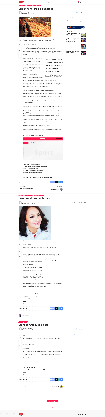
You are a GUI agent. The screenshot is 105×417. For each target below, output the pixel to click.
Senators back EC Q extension (30, 364)
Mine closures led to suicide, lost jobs (31, 365)
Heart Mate (34, 303)
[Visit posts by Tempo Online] (20, 13)
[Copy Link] (79, 13)
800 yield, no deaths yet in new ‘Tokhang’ (32, 296)
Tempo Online (24, 12)
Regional (39, 5)
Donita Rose (29, 303)
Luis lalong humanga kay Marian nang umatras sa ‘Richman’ (35, 369)
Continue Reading (52, 401)
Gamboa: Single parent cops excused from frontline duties (35, 166)
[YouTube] (85, 414)
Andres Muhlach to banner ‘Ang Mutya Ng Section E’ (34, 291)
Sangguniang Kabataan (31, 374)
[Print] (81, 13)
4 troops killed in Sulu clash (29, 298)
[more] (48, 2)
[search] (80, 2)
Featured (21, 5)
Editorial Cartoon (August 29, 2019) (31, 168)
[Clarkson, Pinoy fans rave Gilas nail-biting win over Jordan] (83, 53)
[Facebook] (71, 20)
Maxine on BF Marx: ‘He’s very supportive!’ (32, 293)
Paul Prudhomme (39, 303)
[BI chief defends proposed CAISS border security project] (83, 35)
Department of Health (41, 177)
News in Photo (33, 5)
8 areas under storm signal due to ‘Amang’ (32, 164)
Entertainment (22, 195)
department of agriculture (32, 177)
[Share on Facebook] (76, 13)
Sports (74, 41)
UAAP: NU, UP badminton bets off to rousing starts (34, 362)
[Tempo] (21, 2)
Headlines (26, 5)
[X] (81, 20)
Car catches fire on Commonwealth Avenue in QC (33, 170)
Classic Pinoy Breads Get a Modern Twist (32, 367)
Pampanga (47, 177)
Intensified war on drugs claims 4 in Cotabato (33, 172)
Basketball (67, 41)
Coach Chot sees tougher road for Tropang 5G (33, 294)
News (70, 36)
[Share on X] (78, 13)
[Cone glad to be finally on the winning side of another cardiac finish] (83, 40)
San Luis (50, 177)
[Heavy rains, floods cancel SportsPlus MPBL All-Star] (83, 46)
